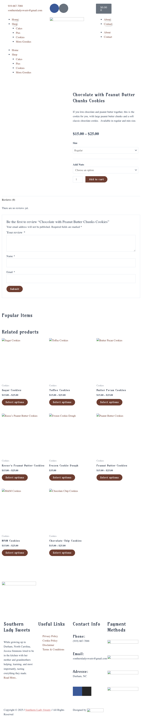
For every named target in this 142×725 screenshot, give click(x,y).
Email (10, 272)
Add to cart (96, 179)
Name (10, 256)
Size (75, 143)
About (107, 19)
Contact (108, 24)
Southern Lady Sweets (38, 710)
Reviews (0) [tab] (8, 200)
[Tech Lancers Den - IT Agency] (95, 710)
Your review (15, 232)
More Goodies (23, 41)
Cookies (20, 37)
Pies (18, 32)
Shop (14, 24)
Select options (15, 402)
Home (15, 19)
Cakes (19, 28)
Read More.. (10, 677)
